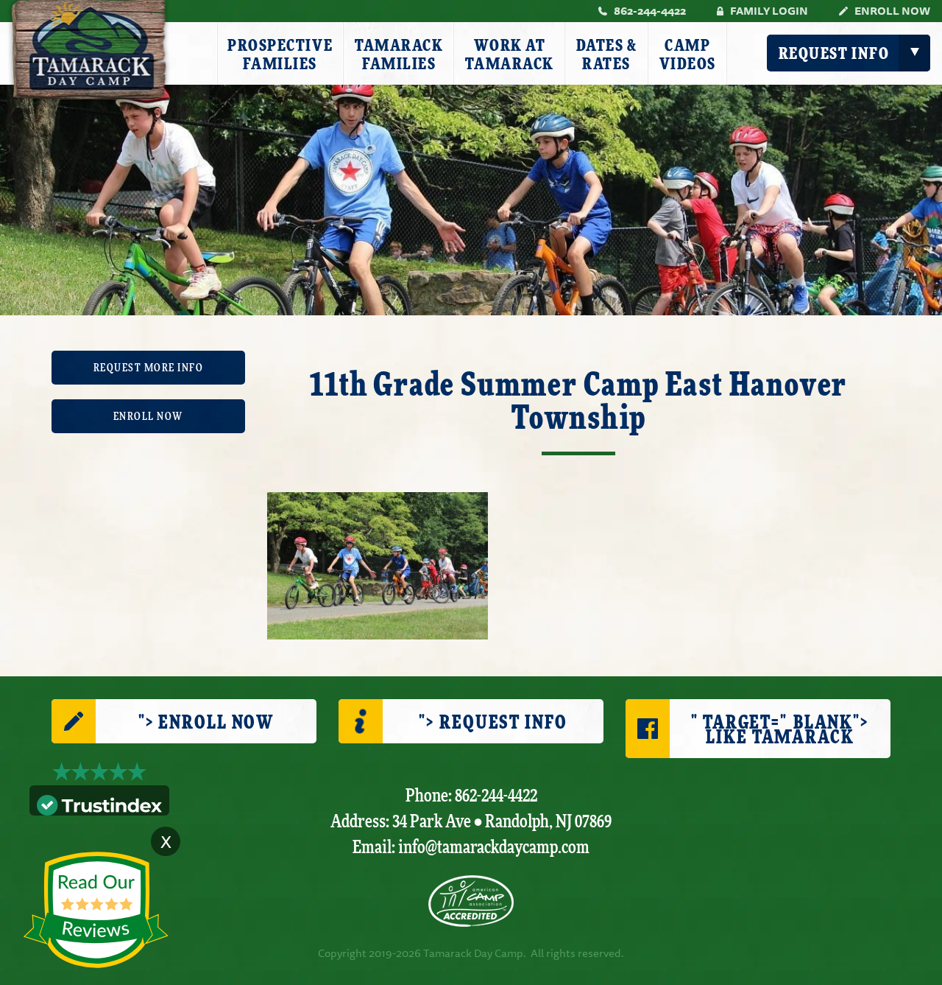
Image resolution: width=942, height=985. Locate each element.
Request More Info (148, 368)
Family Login (769, 10)
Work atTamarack (509, 55)
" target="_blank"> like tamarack (780, 730)
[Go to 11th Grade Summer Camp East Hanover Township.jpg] (377, 564)
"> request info (493, 723)
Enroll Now (892, 10)
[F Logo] (471, 901)
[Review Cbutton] (95, 910)
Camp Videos (687, 55)
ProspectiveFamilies (280, 55)
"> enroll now (206, 723)
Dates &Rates (606, 55)
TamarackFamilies (399, 55)
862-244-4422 (650, 10)
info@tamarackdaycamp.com (493, 847)
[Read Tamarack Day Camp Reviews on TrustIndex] (99, 803)
